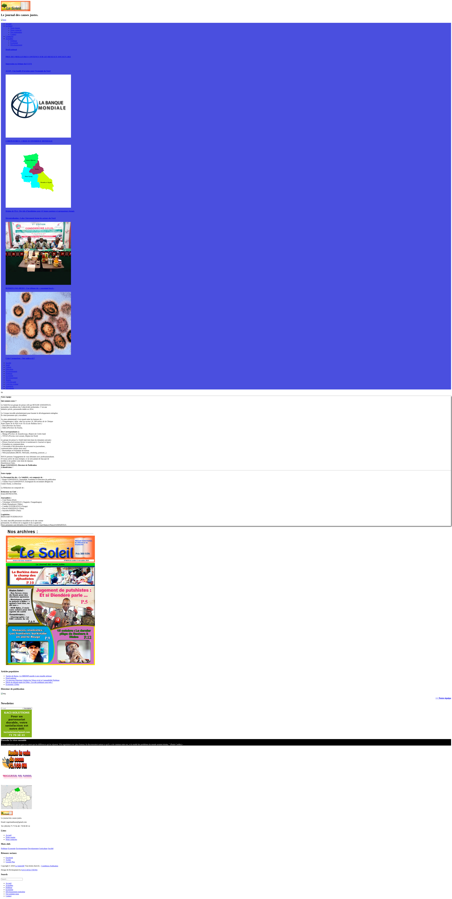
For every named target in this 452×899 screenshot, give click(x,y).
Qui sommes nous (12, 894)
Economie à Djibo (12, 684)
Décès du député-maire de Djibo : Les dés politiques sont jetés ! (29, 682)
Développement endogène (15, 892)
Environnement (11, 371)
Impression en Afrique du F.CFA (19, 64)
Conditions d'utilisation (49, 866)
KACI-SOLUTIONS (29, 870)
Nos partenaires (16, 32)
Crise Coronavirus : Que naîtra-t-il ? (20, 358)
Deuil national (11, 50)
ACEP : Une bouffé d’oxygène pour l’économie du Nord (28, 71)
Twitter (8, 860)
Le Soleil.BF (20, 866)
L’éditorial (9, 37)
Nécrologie (10, 388)
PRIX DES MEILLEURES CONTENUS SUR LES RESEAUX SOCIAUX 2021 (38, 57)
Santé (8, 365)
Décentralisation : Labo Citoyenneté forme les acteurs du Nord (31, 218)
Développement (16, 45)
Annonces (9, 386)
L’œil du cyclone (12, 384)
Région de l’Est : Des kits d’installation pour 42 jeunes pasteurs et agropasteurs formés (40, 211)
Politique (13, 41)
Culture (8, 367)
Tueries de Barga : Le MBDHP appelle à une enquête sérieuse (29, 676)
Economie (14, 43)
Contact (13, 34)
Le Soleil (9, 26)
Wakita (8, 380)
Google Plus (10, 862)
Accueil (8, 24)
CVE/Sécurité (11, 382)
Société (8, 363)
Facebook (9, 858)
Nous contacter (16, 30)
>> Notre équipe (443, 698)
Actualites (9, 39)
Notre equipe (10, 837)
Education (9, 369)
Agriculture (43, 848)
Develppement (33, 848)
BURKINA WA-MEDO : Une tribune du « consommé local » (30, 288)
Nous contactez (11, 839)
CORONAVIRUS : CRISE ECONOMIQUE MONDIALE (29, 141)
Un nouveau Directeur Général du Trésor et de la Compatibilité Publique (32, 680)
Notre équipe (15, 28)
